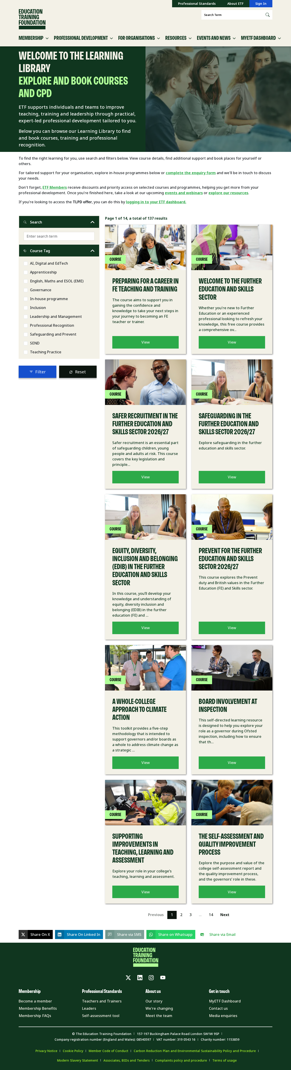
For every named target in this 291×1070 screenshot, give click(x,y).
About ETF (235, 3)
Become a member (35, 1001)
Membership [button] (31, 38)
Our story (154, 1001)
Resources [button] (175, 38)
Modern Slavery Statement (77, 1060)
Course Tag (40, 250)
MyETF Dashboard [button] (258, 38)
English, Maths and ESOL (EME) (56, 281)
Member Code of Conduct (108, 1051)
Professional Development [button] (81, 38)
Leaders (89, 1008)
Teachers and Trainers (102, 1001)
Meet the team (159, 1015)
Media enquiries (223, 1015)
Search (36, 222)
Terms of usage (224, 1060)
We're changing (159, 1008)
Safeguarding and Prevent (53, 334)
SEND (35, 343)
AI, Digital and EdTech (49, 263)
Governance (40, 289)
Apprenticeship (43, 272)
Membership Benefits (38, 1008)
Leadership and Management (56, 316)
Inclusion (38, 307)
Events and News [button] (214, 38)
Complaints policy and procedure (181, 1060)
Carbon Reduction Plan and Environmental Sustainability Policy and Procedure (195, 1051)
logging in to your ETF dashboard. (156, 201)
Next (224, 914)
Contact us (218, 1008)
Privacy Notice (46, 1051)
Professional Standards (197, 3)
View (145, 342)
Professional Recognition (52, 325)
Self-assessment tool (100, 1015)
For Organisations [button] (136, 38)
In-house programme (49, 298)
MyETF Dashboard (225, 1001)
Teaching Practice (45, 351)
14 (211, 914)
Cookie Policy (73, 1051)
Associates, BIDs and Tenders (126, 1060)
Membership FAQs (35, 1015)
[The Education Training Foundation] (32, 19)
